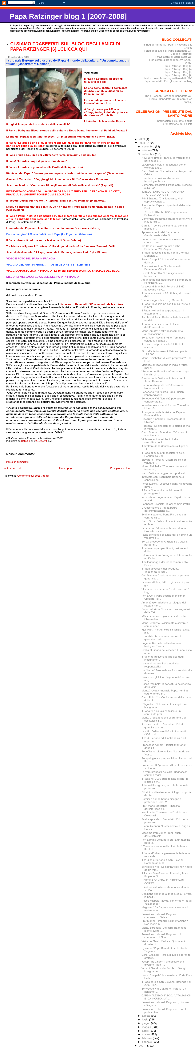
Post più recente (12, 468)
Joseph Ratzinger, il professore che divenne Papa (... (162, 963)
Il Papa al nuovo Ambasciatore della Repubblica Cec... (163, 454)
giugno (146, 1023)
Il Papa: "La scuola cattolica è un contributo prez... (161, 712)
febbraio (147, 1038)
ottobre (146, 150)
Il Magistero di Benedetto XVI (173, 56)
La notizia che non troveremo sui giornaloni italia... (161, 638)
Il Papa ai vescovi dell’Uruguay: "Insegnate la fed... (160, 570)
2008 (142, 142)
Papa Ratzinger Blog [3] (178, 72)
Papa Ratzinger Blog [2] (178, 75)
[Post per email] (50, 441)
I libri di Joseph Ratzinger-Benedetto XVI (168, 95)
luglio (145, 1019)
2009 (142, 139)
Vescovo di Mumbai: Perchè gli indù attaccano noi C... (162, 288)
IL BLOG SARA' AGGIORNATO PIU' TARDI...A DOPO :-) (162, 193)
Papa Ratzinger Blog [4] (178, 68)
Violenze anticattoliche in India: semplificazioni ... (160, 441)
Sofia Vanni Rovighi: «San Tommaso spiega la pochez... (163, 339)
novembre (148, 146)
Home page (66, 468)
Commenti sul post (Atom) (33, 475)
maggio (147, 1026)
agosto (146, 1015)
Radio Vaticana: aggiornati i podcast (163, 473)
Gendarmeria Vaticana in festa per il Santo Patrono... (163, 380)
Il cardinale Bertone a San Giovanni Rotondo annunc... (162, 861)
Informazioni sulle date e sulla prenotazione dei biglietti (174, 122)
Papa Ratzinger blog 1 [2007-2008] (68, 16)
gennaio (147, 1041)
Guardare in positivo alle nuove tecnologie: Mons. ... (160, 180)
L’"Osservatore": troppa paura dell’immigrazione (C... (159, 509)
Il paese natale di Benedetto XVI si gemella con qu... (162, 726)
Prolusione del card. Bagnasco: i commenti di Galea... (160, 916)
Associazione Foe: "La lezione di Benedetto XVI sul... (161, 268)
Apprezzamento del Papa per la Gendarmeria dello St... (160, 234)
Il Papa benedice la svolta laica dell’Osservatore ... (160, 325)
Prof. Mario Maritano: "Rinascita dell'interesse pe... (160, 807)
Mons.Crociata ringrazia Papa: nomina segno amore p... (164, 692)
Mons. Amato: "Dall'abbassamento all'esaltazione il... (162, 332)
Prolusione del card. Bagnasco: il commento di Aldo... (161, 936)
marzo (146, 1034)
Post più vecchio (120, 468)
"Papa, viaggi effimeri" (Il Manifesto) (163, 300)
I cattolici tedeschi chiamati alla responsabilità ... (160, 665)
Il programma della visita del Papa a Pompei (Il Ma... (163, 414)
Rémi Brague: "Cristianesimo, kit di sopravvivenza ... (162, 200)
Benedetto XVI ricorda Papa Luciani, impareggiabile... (163, 393)
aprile (145, 1030)
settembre (148, 154)
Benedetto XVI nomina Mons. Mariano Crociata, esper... (164, 529)
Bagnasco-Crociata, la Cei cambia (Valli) (165, 503)
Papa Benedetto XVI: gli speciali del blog (168, 81)
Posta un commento (17, 462)
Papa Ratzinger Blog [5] (178, 65)
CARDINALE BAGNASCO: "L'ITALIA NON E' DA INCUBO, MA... (166, 997)
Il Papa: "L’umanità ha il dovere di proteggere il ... (161, 492)
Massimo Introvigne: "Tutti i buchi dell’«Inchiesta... (161, 834)
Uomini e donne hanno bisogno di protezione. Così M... (161, 800)
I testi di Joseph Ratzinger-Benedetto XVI (167, 78)
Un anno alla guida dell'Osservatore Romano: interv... (163, 386)
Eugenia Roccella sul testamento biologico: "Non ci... (161, 645)
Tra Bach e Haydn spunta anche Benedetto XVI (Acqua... (160, 247)
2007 (142, 1045)
